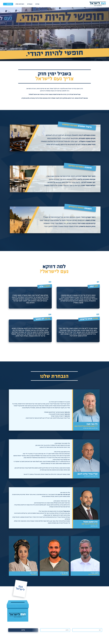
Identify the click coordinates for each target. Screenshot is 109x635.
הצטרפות (8, 4)
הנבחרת (29, 4)
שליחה (23, 630)
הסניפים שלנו (19, 4)
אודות (37, 4)
